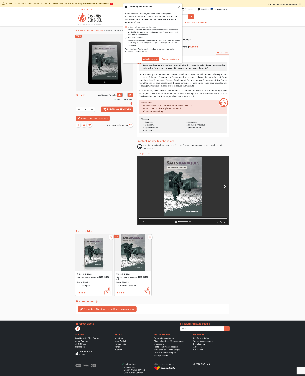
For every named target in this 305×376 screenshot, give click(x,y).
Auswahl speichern (170, 59)
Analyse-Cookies (135, 37)
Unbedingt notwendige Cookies (142, 27)
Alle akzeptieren (150, 59)
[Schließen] (179, 7)
